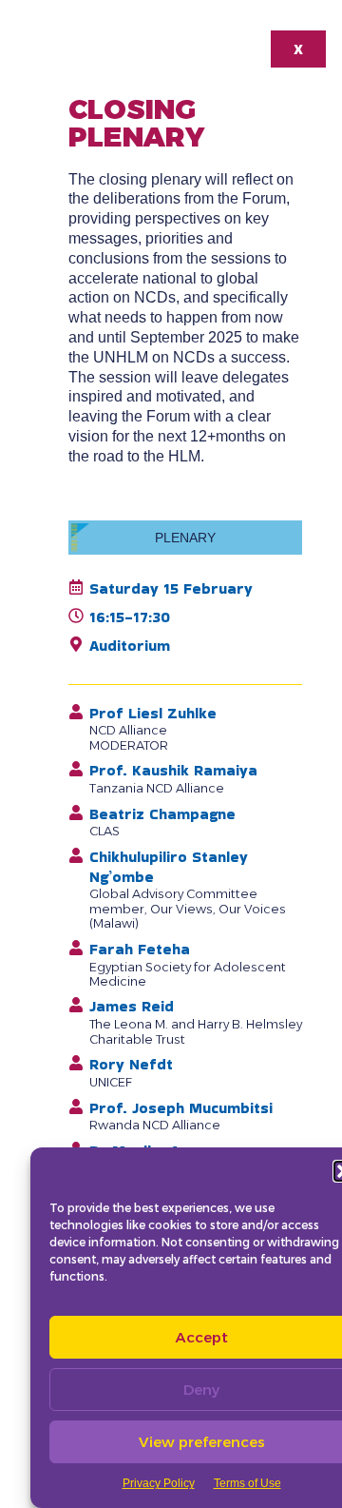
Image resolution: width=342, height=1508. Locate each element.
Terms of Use (247, 1483)
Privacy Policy (159, 1483)
